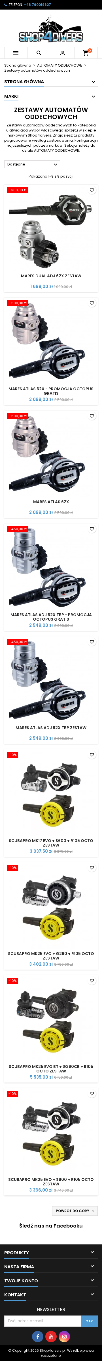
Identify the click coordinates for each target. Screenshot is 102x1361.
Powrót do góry (75, 1210)
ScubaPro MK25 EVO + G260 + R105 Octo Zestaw (51, 956)
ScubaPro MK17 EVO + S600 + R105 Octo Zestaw (51, 843)
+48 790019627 (37, 4)
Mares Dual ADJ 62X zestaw (51, 276)
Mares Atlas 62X (51, 502)
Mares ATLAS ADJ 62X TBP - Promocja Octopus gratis (51, 617)
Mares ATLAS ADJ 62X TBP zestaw (51, 728)
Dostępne (33, 164)
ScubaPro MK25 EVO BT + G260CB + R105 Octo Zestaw (51, 1069)
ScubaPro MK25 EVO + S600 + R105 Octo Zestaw (51, 1182)
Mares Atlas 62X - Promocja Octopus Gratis (51, 391)
